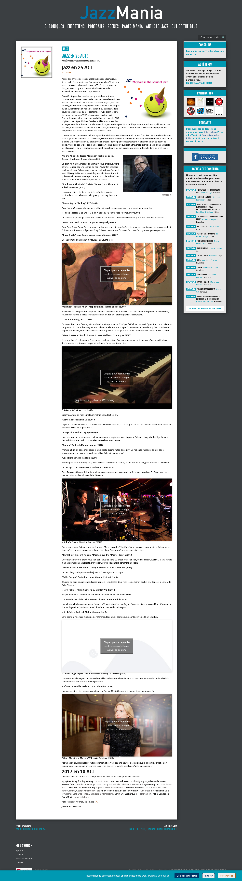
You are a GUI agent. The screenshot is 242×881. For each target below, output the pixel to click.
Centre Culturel (216, 248)
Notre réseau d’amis (25, 858)
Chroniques (54, 26)
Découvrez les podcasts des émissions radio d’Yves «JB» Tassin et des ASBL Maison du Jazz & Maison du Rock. (204, 135)
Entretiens (76, 26)
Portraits (96, 26)
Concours (205, 44)
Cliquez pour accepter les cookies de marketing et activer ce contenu (117, 274)
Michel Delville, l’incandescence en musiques (153, 829)
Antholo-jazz (157, 26)
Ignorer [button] (208, 875)
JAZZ (65, 49)
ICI (96, 802)
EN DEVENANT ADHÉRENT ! (199, 83)
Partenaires (205, 93)
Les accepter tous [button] (187, 875)
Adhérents (205, 64)
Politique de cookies (159, 875)
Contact (19, 862)
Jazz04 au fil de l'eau (204, 212)
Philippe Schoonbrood (79, 60)
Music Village (206, 193)
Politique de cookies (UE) (213, 869)
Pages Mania (132, 26)
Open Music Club (210, 267)
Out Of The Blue (184, 26)
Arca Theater (213, 227)
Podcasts (205, 122)
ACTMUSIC (67, 72)
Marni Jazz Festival (209, 260)
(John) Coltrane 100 (204, 302)
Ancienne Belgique (209, 219)
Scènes (113, 26)
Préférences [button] (226, 875)
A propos (20, 850)
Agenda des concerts (205, 169)
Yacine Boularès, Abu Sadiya (31, 829)
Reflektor (213, 256)
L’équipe (19, 854)
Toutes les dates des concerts (205, 308)
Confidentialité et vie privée (184, 869)
